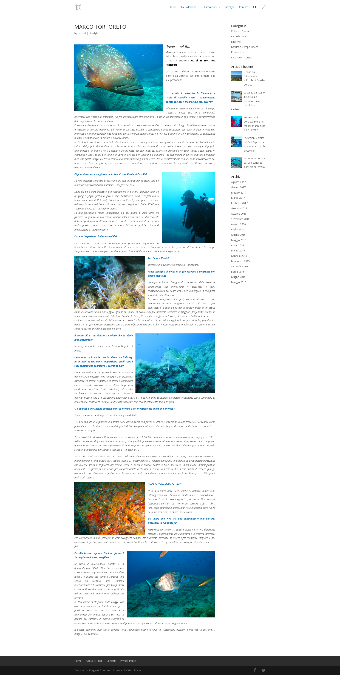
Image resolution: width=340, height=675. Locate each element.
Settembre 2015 (240, 266)
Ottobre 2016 (238, 213)
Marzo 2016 (238, 250)
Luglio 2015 (237, 271)
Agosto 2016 (238, 224)
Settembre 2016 (240, 219)
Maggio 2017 (238, 192)
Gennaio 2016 (239, 255)
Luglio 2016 (237, 229)
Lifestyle (229, 7)
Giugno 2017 (238, 187)
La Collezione (188, 7)
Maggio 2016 (238, 240)
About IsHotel (94, 660)
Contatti (243, 7)
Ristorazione (210, 7)
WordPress (134, 670)
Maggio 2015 (238, 282)
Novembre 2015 (240, 261)
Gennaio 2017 (239, 208)
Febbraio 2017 (239, 203)
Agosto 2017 (238, 182)
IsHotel (82, 33)
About (172, 7)
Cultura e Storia (240, 31)
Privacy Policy (128, 660)
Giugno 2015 (238, 277)
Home (77, 660)
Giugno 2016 (238, 234)
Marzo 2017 (238, 197)
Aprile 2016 (237, 245)
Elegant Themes (99, 670)
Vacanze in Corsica (242, 57)
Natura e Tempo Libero (244, 47)
